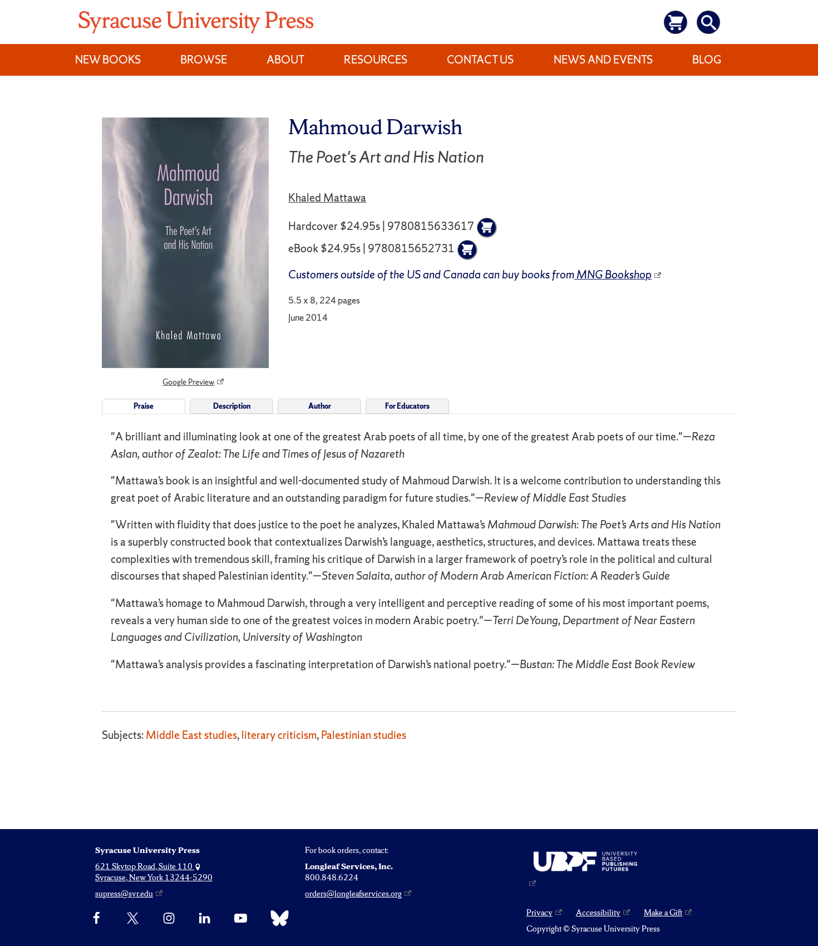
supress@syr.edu (124, 894)
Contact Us (480, 59)
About (285, 59)
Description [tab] (231, 406)
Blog (706, 59)
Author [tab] (319, 406)
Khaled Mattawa (327, 197)
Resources (375, 59)
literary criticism (279, 735)
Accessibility (598, 913)
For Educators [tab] (407, 406)
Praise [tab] (144, 406)
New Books (108, 59)
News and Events (603, 59)
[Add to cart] (487, 228)
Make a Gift (663, 913)
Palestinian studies (363, 735)
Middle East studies (191, 735)
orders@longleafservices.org (353, 894)
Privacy (539, 913)
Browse (203, 59)
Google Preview (188, 382)
